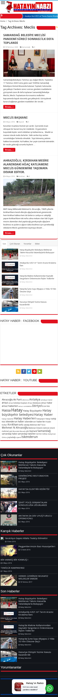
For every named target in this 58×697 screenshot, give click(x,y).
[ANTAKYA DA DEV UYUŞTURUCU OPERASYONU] (9, 520)
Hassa (6, 410)
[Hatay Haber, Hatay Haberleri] (29, 6)
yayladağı (11, 437)
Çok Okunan (15, 244)
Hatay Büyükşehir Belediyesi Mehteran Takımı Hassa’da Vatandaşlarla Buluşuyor (32, 465)
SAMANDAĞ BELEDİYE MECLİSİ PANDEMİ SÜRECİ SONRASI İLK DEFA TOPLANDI (28, 39)
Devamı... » (9, 107)
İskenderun (29, 437)
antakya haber (46, 400)
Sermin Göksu (41, 434)
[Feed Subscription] (57, 27)
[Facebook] (23, 371)
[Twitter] (29, 371)
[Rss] (18, 371)
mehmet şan (7, 431)
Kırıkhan (22, 176)
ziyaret (18, 437)
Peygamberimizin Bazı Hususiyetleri (36, 546)
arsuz (5, 402)
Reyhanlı (33, 431)
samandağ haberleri (27, 434)
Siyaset (21, 122)
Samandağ (26, 47)
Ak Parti (17, 399)
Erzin (44, 406)
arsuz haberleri (10, 405)
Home (2, 21)
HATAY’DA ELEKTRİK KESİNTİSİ (33, 489)
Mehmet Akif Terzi (37, 425)
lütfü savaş (24, 424)
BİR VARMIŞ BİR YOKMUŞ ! (14, 559)
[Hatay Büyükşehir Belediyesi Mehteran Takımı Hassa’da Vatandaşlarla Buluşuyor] (9, 466)
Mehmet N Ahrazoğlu (15, 427)
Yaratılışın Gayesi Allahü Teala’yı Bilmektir (26, 538)
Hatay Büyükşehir (32, 410)
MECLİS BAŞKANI (15, 117)
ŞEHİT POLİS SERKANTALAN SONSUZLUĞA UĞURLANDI (32, 503)
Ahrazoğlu (7, 399)
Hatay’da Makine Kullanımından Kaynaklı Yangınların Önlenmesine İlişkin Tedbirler (35, 628)
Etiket (37, 244)
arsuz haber (46, 403)
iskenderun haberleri (35, 421)
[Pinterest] (34, 371)
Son (4, 244)
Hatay (16, 410)
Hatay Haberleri (25, 418)
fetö (48, 406)
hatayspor (41, 419)
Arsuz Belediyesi (34, 403)
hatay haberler (7, 419)
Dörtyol (37, 406)
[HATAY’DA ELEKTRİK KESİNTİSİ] (9, 493)
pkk (27, 431)
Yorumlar (27, 244)
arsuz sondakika (25, 406)
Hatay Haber (43, 414)
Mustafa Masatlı (19, 431)
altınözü (25, 400)
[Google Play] (39, 371)
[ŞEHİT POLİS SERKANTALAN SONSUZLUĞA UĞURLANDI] (9, 506)
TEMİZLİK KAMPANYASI (12, 568)
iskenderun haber (15, 421)
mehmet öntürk (48, 428)
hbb (3, 422)
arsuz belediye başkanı (17, 403)
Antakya (34, 399)
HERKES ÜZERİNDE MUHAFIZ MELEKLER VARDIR (33, 577)
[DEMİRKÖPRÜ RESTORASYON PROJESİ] (9, 480)
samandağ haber (9, 434)
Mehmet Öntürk (35, 428)
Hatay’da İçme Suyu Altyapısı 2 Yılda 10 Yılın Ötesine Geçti (36, 640)
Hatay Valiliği (51, 419)
